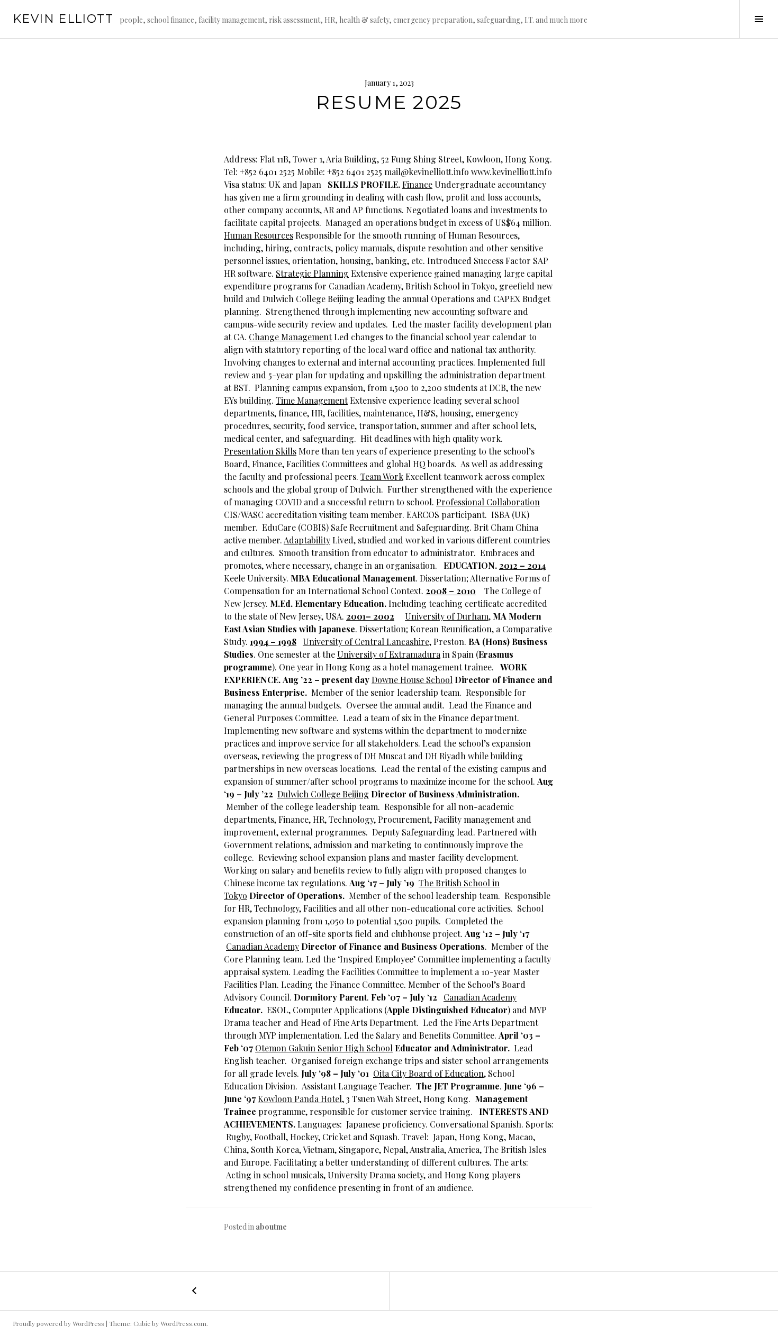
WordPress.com (183, 1323)
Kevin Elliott (63, 19)
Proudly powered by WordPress (58, 1323)
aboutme (271, 1227)
